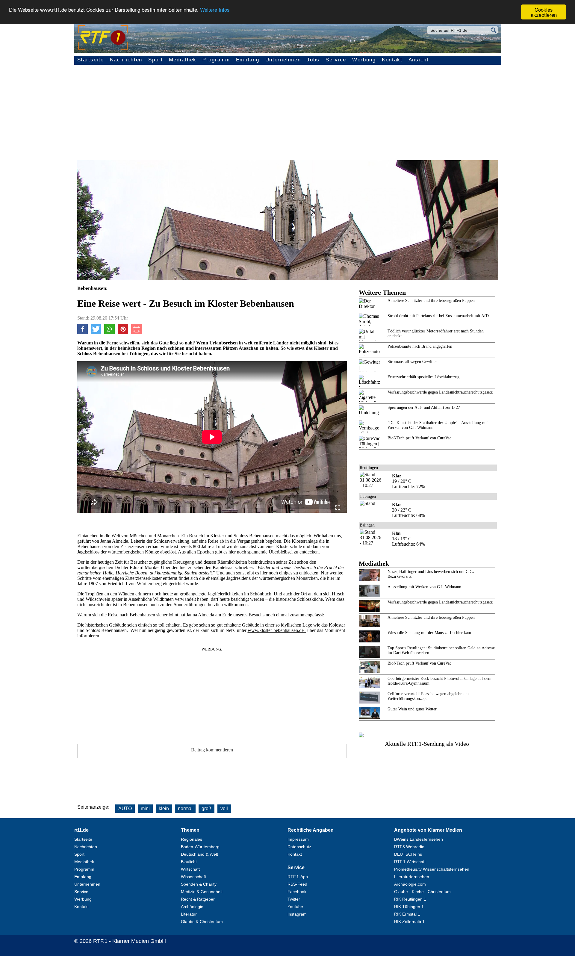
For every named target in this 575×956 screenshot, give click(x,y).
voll (224, 808)
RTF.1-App (298, 876)
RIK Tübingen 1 (409, 906)
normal (185, 808)
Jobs (313, 60)
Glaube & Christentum (202, 921)
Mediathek (182, 60)
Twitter (294, 899)
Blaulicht (189, 861)
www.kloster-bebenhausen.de (277, 630)
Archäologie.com (410, 884)
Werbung (364, 60)
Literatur (189, 914)
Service (336, 60)
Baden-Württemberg (200, 846)
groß (206, 808)
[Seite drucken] (136, 332)
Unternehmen (283, 60)
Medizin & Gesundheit (202, 891)
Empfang (247, 60)
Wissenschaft (193, 876)
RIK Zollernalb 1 (409, 921)
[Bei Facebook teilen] (82, 332)
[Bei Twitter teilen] (96, 332)
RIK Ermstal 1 (407, 914)
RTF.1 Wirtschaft (410, 861)
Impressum (298, 839)
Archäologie (192, 906)
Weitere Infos (215, 9)
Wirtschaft (190, 869)
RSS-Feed (297, 884)
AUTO (125, 808)
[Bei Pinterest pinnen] (123, 332)
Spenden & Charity (199, 884)
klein (164, 808)
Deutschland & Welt (199, 854)
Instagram (297, 914)
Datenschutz (299, 846)
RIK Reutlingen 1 (410, 899)
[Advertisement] (287, 115)
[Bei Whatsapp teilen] (109, 332)
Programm (216, 60)
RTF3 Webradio (409, 846)
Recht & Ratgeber (198, 899)
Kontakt (392, 60)
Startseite (90, 60)
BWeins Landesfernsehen (418, 839)
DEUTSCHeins (408, 854)
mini (145, 808)
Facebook (297, 891)
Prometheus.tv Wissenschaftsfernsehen (431, 869)
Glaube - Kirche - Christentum (422, 891)
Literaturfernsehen (411, 876)
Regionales (191, 839)
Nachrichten (126, 60)
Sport (155, 60)
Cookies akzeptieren (544, 12)
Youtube (295, 906)
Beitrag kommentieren (212, 749)
